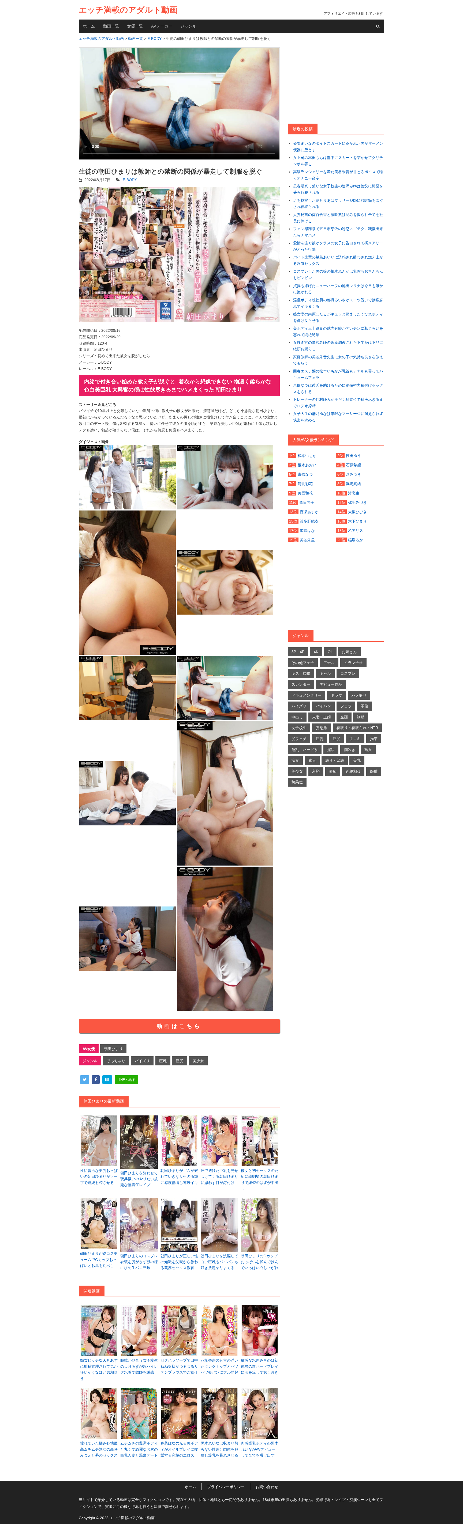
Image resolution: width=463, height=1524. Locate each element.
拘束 (374, 739)
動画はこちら (179, 1026)
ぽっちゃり (116, 1061)
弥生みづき (357, 502)
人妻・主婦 (321, 717)
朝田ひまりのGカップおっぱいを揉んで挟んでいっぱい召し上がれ (259, 1262)
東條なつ (305, 474)
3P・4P (298, 652)
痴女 (295, 760)
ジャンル (188, 26)
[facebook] (96, 1079)
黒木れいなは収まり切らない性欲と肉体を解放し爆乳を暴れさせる (219, 1449)
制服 (360, 717)
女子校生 (299, 728)
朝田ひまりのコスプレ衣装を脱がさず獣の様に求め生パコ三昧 (139, 1262)
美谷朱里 (307, 540)
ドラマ (336, 695)
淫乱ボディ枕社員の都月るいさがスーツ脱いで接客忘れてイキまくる (338, 303)
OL (330, 652)
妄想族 (321, 728)
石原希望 (353, 465)
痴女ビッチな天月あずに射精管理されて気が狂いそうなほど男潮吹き (99, 1369)
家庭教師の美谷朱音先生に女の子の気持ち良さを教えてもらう (338, 360)
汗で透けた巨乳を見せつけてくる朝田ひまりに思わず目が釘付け (219, 1176)
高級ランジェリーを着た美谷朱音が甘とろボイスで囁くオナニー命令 (338, 175)
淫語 (331, 750)
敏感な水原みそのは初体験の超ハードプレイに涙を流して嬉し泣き (259, 1366)
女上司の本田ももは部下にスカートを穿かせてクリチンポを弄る (338, 160)
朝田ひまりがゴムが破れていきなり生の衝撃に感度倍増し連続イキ (179, 1176)
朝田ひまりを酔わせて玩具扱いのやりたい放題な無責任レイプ (139, 1179)
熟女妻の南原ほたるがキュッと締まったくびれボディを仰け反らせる (338, 317)
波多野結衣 (309, 521)
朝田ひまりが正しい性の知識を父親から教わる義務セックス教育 (179, 1262)
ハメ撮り (359, 695)
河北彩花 (305, 484)
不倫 (364, 706)
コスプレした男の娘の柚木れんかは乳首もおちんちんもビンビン (338, 274)
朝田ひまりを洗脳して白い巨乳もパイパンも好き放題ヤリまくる (219, 1262)
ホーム (89, 26)
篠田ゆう (353, 456)
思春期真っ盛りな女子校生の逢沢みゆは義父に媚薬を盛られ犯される (338, 189)
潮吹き (349, 750)
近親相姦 (353, 771)
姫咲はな (307, 530)
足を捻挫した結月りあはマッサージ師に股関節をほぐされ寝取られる (338, 203)
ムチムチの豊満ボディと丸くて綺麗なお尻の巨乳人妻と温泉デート (139, 1449)
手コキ (355, 739)
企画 (344, 717)
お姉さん (349, 652)
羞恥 (316, 771)
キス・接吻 (301, 673)
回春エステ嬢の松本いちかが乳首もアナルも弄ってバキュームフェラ (338, 374)
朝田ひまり (113, 1049)
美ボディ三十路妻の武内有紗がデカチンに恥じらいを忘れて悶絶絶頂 (338, 331)
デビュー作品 (331, 684)
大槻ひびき (357, 512)
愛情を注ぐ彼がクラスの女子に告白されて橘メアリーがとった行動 (338, 246)
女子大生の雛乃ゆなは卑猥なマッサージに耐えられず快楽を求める (338, 417)
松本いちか (307, 456)
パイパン (323, 706)
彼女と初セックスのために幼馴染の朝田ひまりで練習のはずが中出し (259, 1179)
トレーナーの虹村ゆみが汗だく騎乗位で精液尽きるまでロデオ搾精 (338, 402)
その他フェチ (303, 663)
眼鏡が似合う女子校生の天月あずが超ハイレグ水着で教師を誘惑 (139, 1366)
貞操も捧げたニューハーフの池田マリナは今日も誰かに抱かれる (338, 289)
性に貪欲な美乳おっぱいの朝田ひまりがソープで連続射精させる (99, 1176)
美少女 (198, 1061)
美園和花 (305, 493)
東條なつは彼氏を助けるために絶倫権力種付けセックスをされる (338, 388)
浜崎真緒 (353, 484)
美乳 (357, 760)
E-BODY (130, 180)
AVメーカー (161, 26)
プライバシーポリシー (226, 1487)
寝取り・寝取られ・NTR (357, 728)
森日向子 (306, 502)
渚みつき (353, 474)
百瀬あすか (309, 512)
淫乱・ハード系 (305, 750)
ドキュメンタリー (307, 695)
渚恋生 (353, 493)
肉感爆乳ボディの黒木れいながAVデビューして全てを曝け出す (259, 1449)
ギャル (325, 673)
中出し (297, 717)
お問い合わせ (267, 1487)
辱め (333, 771)
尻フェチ (299, 739)
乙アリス (355, 530)
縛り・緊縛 (334, 760)
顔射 (374, 771)
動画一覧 (111, 26)
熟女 (368, 750)
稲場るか (355, 540)
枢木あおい (307, 465)
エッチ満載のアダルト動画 (128, 9)
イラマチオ (353, 663)
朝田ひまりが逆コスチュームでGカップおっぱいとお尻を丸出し (99, 1259)
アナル (329, 663)
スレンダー (301, 684)
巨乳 (163, 1061)
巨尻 (179, 1061)
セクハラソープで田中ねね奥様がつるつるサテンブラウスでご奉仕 (179, 1366)
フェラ (346, 706)
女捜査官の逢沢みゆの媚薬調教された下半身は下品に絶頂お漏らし (338, 345)
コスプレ (347, 673)
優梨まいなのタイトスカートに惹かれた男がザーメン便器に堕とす (338, 146)
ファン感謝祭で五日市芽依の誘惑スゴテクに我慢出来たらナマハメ (338, 232)
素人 (312, 760)
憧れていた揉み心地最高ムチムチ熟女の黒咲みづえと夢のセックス (99, 1449)
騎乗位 (297, 782)
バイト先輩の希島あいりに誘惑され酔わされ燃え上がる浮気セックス (338, 260)
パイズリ (142, 1061)
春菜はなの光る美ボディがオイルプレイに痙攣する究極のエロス (179, 1449)
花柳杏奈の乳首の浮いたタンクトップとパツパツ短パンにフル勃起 (219, 1366)
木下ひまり (357, 521)
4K (316, 652)
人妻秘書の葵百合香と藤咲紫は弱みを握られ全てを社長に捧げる (338, 217)
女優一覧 (135, 26)
